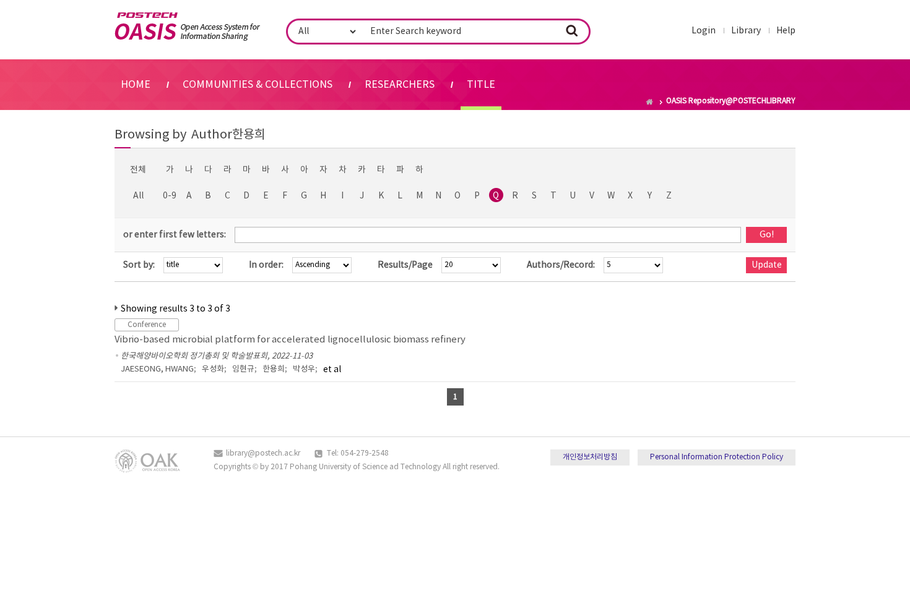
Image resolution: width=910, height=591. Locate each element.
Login (703, 31)
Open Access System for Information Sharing (187, 26)
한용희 (273, 369)
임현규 (243, 369)
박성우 (304, 369)
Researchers (400, 84)
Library (746, 31)
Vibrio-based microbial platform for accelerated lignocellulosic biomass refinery (290, 339)
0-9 (169, 196)
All (138, 196)
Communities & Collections (257, 84)
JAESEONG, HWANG (157, 369)
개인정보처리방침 (590, 457)
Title (481, 84)
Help (785, 31)
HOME (135, 84)
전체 (138, 170)
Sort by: (139, 265)
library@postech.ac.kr (263, 453)
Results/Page (405, 265)
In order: (266, 265)
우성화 (213, 369)
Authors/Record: (561, 265)
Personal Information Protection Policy (716, 457)
